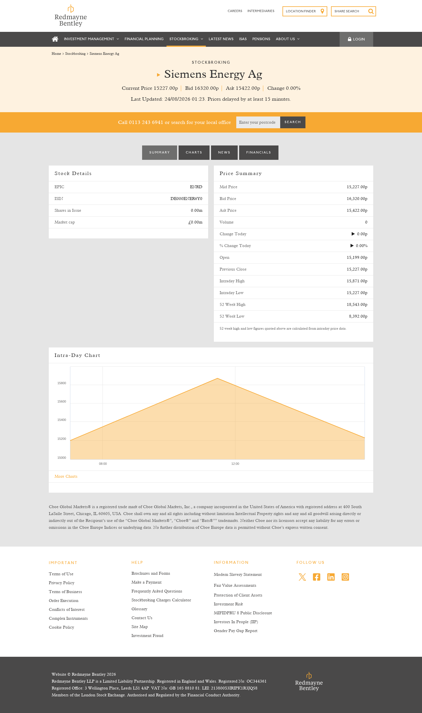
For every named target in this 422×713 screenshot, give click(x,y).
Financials (258, 152)
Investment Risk (228, 604)
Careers (235, 11)
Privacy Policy (61, 583)
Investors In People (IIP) (236, 622)
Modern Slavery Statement (238, 575)
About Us (286, 39)
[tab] (159, 152)
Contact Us (141, 618)
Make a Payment (146, 582)
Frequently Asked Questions (156, 591)
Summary (159, 152)
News (224, 152)
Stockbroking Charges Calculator (161, 600)
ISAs (243, 39)
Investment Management (89, 39)
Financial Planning (144, 39)
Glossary (139, 609)
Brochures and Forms (150, 574)
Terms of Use (61, 574)
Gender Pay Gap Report (236, 631)
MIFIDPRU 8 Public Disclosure (243, 613)
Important (63, 563)
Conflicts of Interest (67, 610)
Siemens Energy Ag (104, 54)
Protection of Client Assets (238, 595)
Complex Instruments (68, 619)
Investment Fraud (147, 636)
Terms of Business (65, 592)
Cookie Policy (61, 627)
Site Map (139, 627)
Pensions (261, 39)
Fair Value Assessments (235, 586)
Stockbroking (184, 39)
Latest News (221, 39)
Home (56, 54)
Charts (194, 152)
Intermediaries (260, 11)
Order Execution (63, 601)
